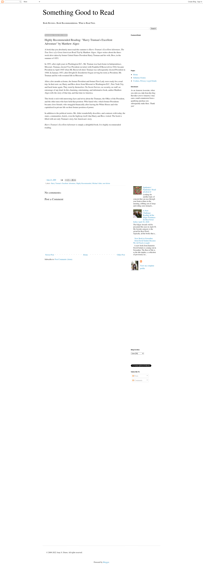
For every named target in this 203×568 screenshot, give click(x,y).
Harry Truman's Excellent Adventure (63, 183)
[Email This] (66, 180)
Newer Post (49, 254)
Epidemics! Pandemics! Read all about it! (149, 189)
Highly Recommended (83, 183)
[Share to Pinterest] (75, 180)
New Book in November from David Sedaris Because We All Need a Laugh (144, 240)
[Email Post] (61, 180)
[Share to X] (70, 180)
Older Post (121, 254)
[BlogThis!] (68, 180)
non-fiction (106, 183)
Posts (136, 376)
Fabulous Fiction (139, 77)
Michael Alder (97, 183)
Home (85, 254)
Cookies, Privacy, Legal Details (145, 81)
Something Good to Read (78, 12)
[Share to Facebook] (73, 180)
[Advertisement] (144, 146)
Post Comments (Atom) (63, 259)
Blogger (106, 562)
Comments (138, 380)
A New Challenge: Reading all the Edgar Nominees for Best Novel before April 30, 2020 (144, 216)
